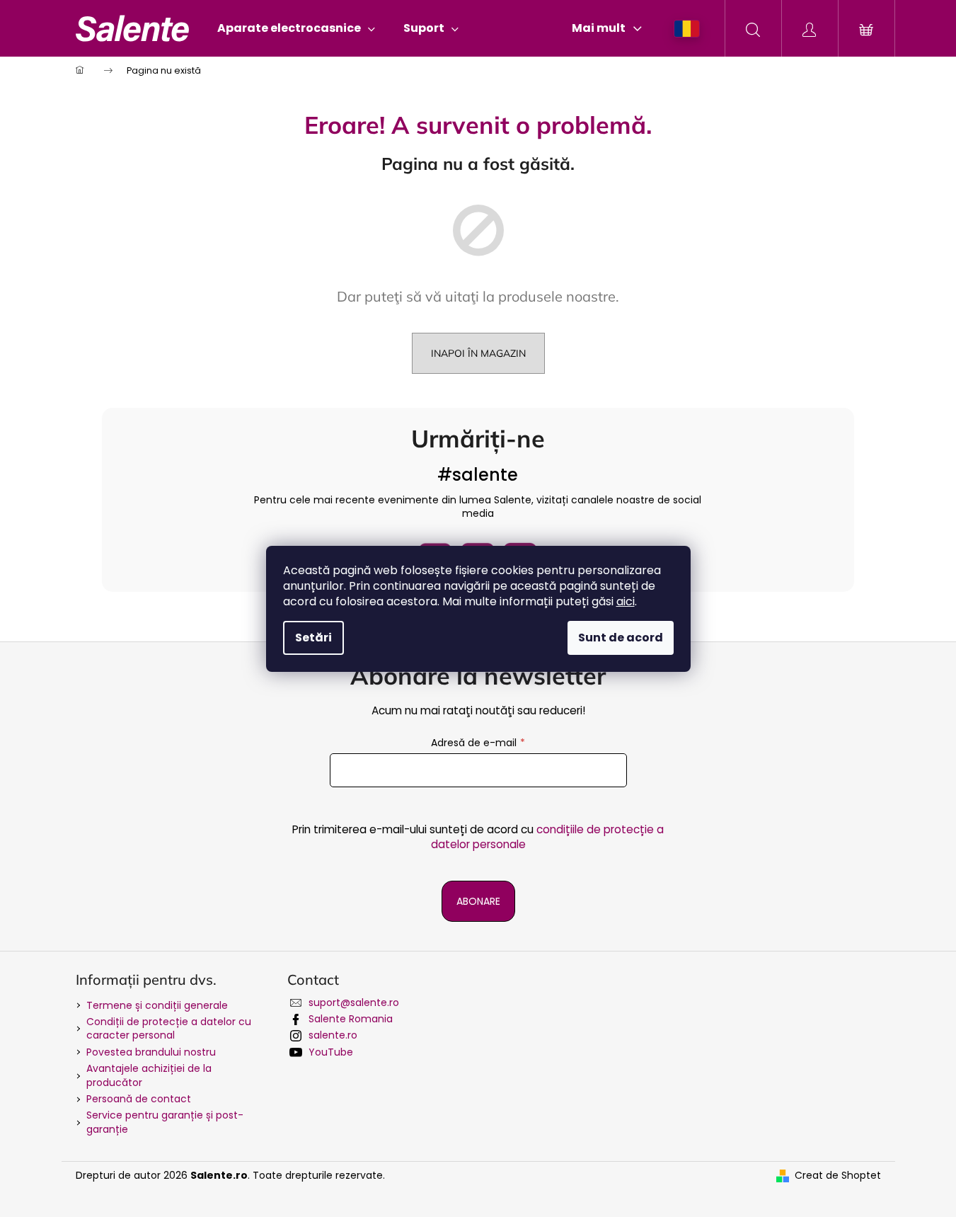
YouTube (331, 1052)
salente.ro (333, 1035)
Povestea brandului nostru (151, 1052)
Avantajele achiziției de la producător (149, 1075)
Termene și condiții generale (157, 1005)
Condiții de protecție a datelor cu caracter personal (168, 1028)
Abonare (478, 901)
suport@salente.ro (354, 1002)
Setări (313, 637)
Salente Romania (351, 1019)
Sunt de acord (620, 637)
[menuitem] (296, 28)
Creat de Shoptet (838, 1175)
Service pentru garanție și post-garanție (164, 1122)
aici (625, 601)
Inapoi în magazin (478, 353)
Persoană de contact (138, 1099)
